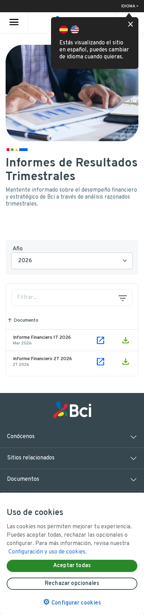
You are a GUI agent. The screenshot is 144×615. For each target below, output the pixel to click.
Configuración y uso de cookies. (47, 552)
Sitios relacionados (31, 458)
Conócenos (21, 436)
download (125, 340)
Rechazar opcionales (72, 583)
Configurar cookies (72, 602)
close (131, 24)
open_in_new (101, 340)
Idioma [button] (128, 6)
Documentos (23, 479)
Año (18, 248)
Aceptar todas (72, 565)
